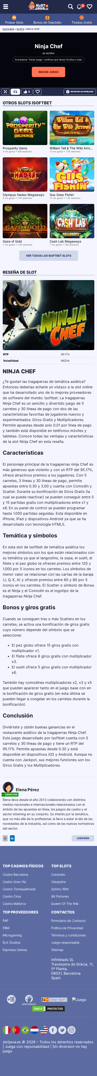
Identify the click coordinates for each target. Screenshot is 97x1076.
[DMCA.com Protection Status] (48, 1008)
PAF (5, 921)
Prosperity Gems (15, 148)
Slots (20, 29)
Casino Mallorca (14, 903)
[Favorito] (38, 92)
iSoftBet (50, 53)
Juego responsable (65, 942)
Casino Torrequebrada (19, 889)
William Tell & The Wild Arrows (72, 148)
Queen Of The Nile (65, 903)
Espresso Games (15, 950)
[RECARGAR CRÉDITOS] (15, 92)
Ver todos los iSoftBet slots (48, 255)
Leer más (83, 838)
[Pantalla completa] (5, 92)
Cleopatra (58, 882)
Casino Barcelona (15, 874)
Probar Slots (14, 22)
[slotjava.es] (39, 6)
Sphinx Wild (60, 889)
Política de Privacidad (67, 928)
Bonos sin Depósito (47, 22)
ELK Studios (11, 942)
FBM (6, 928)
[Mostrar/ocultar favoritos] (89, 7)
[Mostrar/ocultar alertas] (70, 7)
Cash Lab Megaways (65, 241)
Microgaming (12, 935)
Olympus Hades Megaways (23, 195)
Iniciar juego (48, 72)
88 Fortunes (60, 896)
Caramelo (58, 874)
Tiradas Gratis (82, 22)
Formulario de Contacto (68, 921)
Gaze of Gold (12, 241)
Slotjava (8, 29)
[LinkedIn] (12, 838)
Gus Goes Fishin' (62, 195)
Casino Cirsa (12, 896)
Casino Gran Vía (14, 882)
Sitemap (57, 950)
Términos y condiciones (68, 935)
